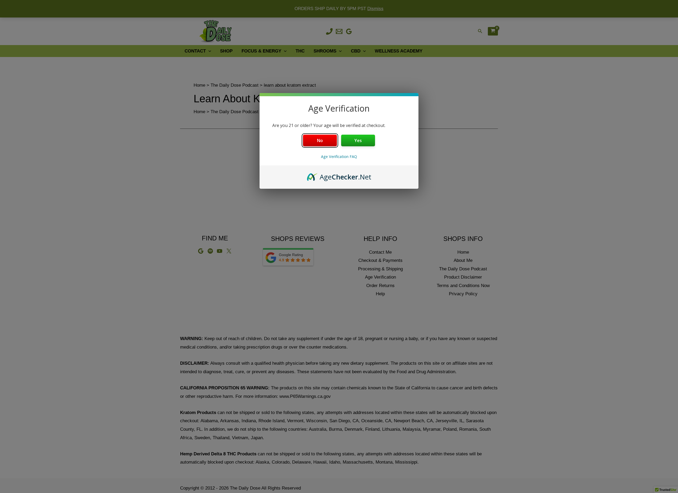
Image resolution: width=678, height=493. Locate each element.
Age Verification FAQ (339, 156)
